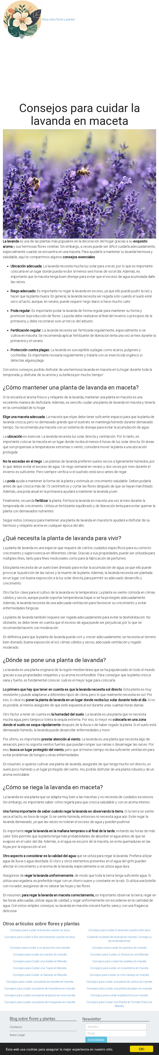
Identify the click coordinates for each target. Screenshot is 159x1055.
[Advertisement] (79, 68)
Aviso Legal (17, 1035)
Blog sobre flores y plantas (58, 19)
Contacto (16, 1027)
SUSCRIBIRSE (96, 1040)
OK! (141, 1048)
